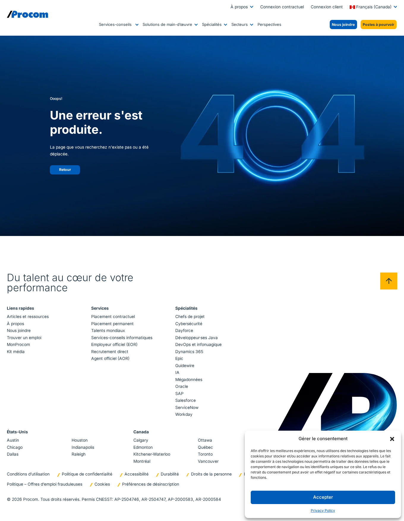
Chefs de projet (190, 316)
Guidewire (184, 365)
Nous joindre (19, 330)
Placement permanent (112, 323)
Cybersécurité (188, 323)
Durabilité (170, 474)
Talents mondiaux (108, 330)
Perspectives (269, 24)
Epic (179, 358)
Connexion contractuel (282, 6)
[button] (392, 439)
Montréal (141, 461)
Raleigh (79, 454)
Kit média (16, 351)
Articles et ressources (28, 316)
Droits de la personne (211, 474)
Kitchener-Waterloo (151, 454)
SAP (179, 393)
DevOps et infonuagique (198, 344)
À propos (239, 6)
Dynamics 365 (189, 351)
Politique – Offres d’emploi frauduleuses (44, 484)
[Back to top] (388, 281)
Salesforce (185, 400)
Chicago (15, 447)
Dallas (12, 454)
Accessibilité (136, 474)
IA (177, 372)
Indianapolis (83, 447)
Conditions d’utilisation (28, 474)
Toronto (205, 454)
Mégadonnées (188, 379)
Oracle (181, 386)
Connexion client (327, 6)
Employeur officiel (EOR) (114, 344)
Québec (205, 447)
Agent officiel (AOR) (110, 358)
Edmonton (143, 447)
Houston (80, 440)
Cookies (102, 484)
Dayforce (184, 330)
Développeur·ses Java (196, 337)
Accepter (323, 497)
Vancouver (208, 461)
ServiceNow (186, 407)
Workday (183, 414)
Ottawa (205, 440)
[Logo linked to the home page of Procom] (27, 14)
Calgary (140, 440)
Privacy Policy (323, 510)
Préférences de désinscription (150, 484)
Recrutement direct (109, 351)
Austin (13, 440)
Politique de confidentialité (87, 474)
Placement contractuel (113, 316)
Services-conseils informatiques (121, 337)
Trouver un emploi (24, 337)
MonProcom (18, 344)
